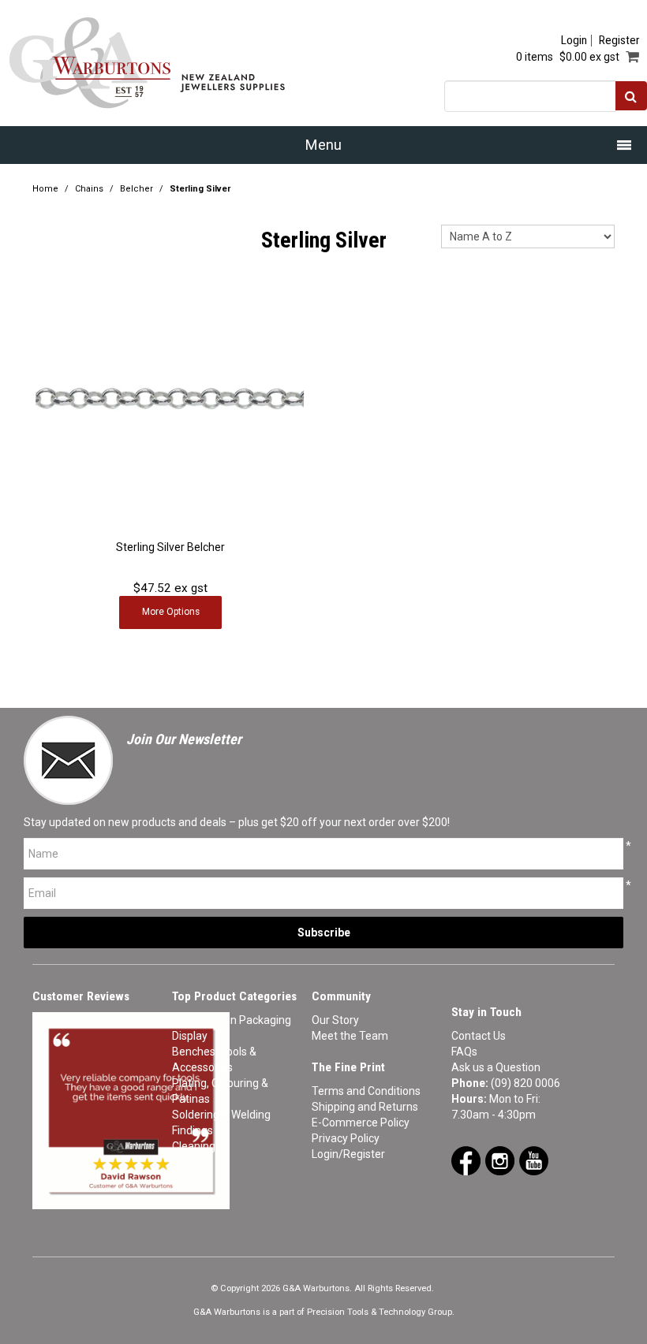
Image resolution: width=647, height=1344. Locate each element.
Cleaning (193, 1146)
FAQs (464, 1051)
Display (190, 1035)
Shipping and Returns (365, 1106)
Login (574, 41)
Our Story (335, 1020)
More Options (171, 611)
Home (45, 189)
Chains (89, 189)
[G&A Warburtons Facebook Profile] (466, 1159)
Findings (192, 1130)
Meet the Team (350, 1035)
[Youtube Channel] (533, 1159)
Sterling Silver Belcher (170, 547)
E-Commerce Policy (361, 1122)
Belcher (136, 189)
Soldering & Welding (221, 1114)
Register (619, 41)
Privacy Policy (346, 1138)
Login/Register (348, 1154)
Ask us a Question (495, 1067)
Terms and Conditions (366, 1091)
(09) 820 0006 (525, 1083)
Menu (323, 144)
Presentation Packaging (231, 1020)
